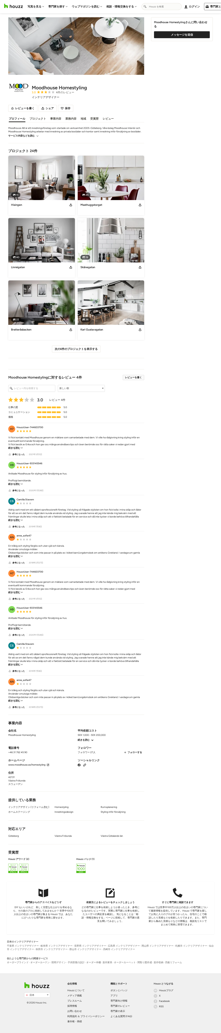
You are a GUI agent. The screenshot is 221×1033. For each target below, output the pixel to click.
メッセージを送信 (182, 34)
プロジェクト (38, 118)
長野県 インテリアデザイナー (90, 945)
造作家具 (107, 962)
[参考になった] (9, 454)
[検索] (145, 6)
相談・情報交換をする (120, 6)
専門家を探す (56, 6)
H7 (12, 429)
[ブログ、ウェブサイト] (84, 764)
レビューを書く (133, 377)
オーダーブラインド (18, 962)
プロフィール (17, 118)
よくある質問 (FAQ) (121, 1016)
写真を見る (34, 6)
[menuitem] (36, 6)
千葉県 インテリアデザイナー (23, 945)
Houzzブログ (166, 990)
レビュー (108, 118)
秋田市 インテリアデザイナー (52, 949)
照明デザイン (58, 962)
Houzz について (76, 990)
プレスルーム (74, 1000)
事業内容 (55, 118)
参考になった (18, 454)
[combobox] (162, 6)
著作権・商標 (74, 1021)
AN (12, 537)
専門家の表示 (117, 1011)
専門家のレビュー (120, 1005)
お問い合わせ (74, 1011)
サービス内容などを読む (21, 135)
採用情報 (72, 1005)
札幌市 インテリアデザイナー (191, 945)
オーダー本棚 (93, 962)
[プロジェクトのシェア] (70, 204)
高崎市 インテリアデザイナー (119, 949)
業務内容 (70, 118)
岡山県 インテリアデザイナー (158, 945)
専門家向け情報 (118, 1000)
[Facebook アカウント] (79, 764)
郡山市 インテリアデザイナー (85, 949)
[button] (81, 388)
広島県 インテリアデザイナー (124, 945)
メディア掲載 (74, 995)
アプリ (114, 995)
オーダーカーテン (40, 962)
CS (12, 501)
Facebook (164, 1001)
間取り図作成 (144, 962)
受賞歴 (94, 118)
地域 (83, 118)
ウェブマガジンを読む (85, 6)
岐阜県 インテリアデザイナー (57, 945)
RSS (161, 1006)
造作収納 (158, 962)
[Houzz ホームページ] (13, 6)
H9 (12, 465)
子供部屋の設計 (76, 962)
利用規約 (72, 1016)
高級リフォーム (173, 962)
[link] (15, 447)
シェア (50, 108)
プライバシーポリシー (92, 1016)
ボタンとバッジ (118, 990)
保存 (67, 108)
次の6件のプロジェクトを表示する (76, 349)
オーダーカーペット (125, 962)
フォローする (135, 752)
